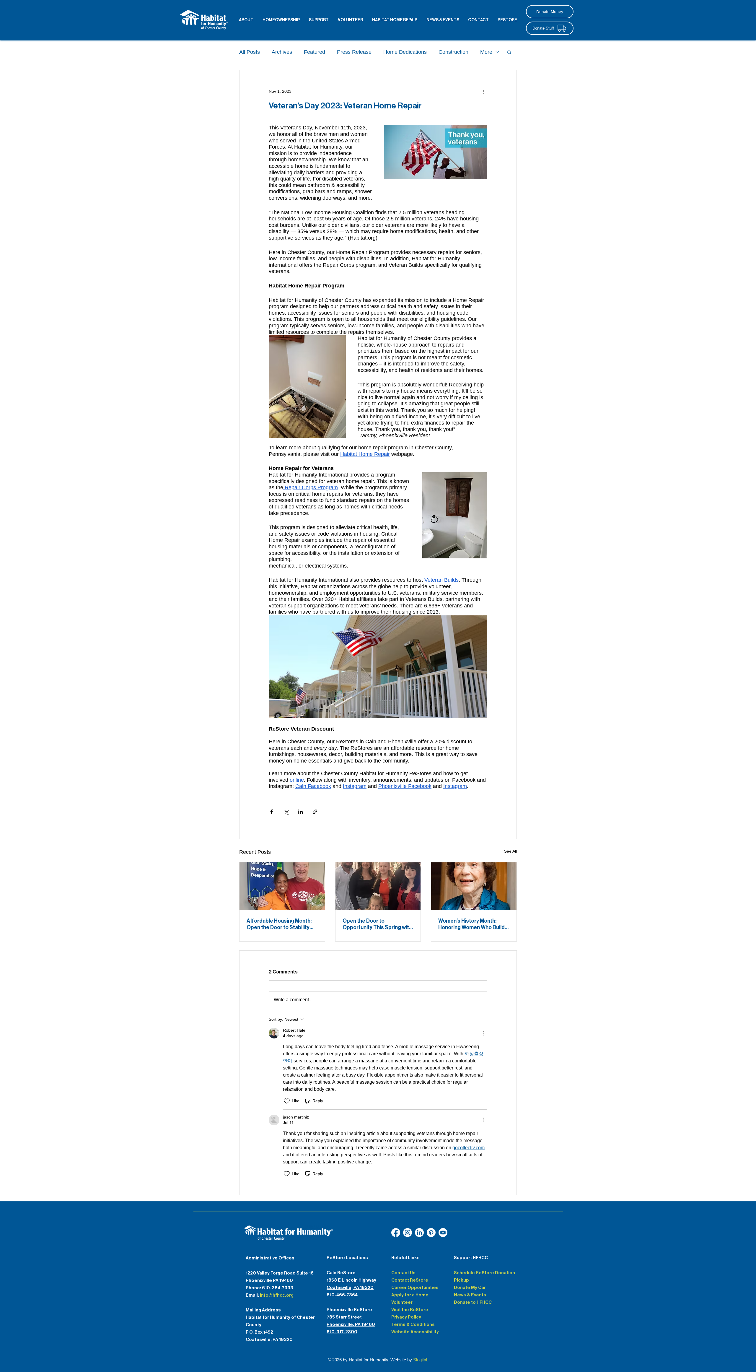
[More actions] (483, 91)
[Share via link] (315, 812)
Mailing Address (263, 1310)
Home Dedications (405, 52)
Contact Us (403, 1272)
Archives (282, 52)
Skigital (420, 1359)
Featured (314, 52)
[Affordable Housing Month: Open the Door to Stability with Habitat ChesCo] (282, 886)
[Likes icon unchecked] (287, 1101)
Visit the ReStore (409, 1309)
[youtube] (419, 1232)
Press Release (354, 52)
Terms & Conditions (413, 1324)
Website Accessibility (415, 1331)
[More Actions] (483, 1033)
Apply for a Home (409, 1295)
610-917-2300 (342, 1331)
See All (510, 851)
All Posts (249, 52)
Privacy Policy (406, 1317)
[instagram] (407, 1232)
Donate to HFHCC (473, 1302)
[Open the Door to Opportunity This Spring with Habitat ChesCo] (378, 886)
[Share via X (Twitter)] (286, 812)
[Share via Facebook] (271, 812)
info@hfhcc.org (277, 1295)
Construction (453, 52)
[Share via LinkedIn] (300, 812)
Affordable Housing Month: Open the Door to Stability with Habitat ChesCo (279, 924)
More (486, 52)
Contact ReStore (409, 1280)
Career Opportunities (415, 1287)
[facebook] (395, 1232)
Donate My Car (470, 1287)
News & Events (470, 1295)
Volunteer (402, 1302)
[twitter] (431, 1232)
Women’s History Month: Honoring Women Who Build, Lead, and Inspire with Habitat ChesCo (472, 924)
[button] (509, 52)
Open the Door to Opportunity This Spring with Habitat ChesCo (377, 924)
